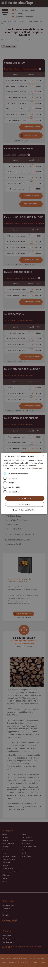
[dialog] (24, 483)
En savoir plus (37, 468)
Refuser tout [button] (25, 504)
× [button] (43, 455)
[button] (24, 509)
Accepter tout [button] (25, 498)
